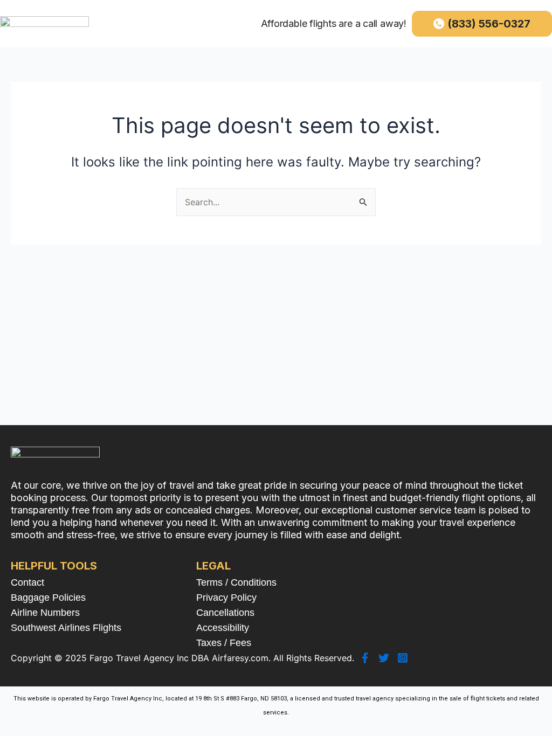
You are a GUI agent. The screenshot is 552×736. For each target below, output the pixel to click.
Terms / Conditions (236, 582)
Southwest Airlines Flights (66, 627)
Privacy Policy (226, 597)
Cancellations (225, 612)
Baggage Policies (48, 597)
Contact (27, 582)
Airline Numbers (45, 612)
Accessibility (222, 627)
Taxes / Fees (223, 642)
